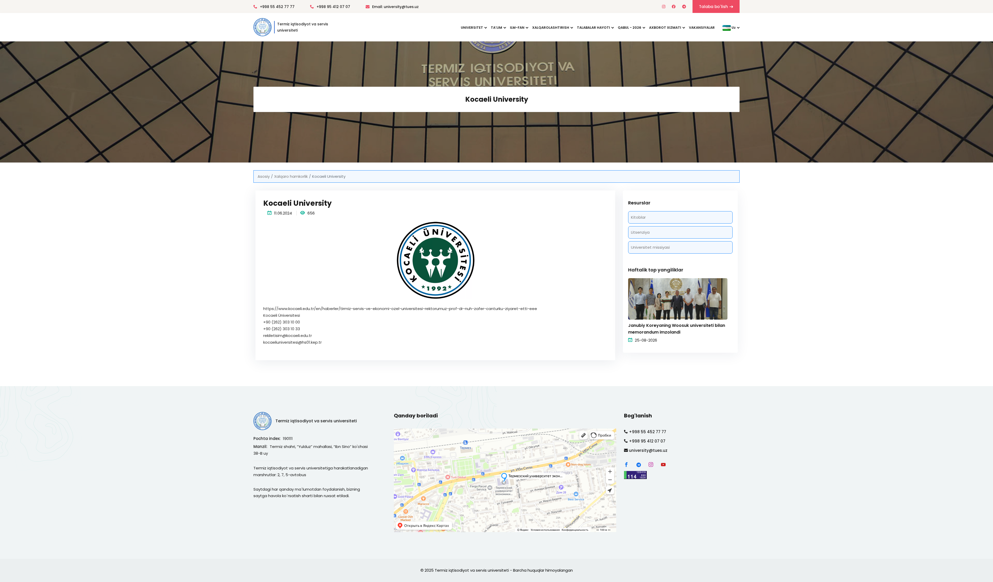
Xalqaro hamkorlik (291, 176)
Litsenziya (640, 232)
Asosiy (264, 176)
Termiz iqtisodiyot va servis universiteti (316, 421)
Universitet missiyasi (650, 247)
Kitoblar (638, 217)
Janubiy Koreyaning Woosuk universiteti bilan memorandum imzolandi (676, 328)
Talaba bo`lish (713, 6)
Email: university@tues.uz (395, 6)
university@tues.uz (647, 450)
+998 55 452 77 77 (277, 6)
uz (733, 27)
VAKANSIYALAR (702, 27)
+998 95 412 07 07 (333, 6)
